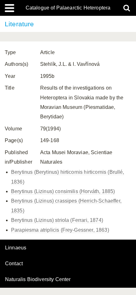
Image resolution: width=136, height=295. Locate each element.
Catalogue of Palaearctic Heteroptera (68, 7)
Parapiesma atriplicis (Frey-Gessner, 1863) (60, 230)
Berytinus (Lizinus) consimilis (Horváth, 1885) (63, 191)
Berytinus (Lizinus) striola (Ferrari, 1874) (57, 220)
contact (14, 263)
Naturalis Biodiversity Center (38, 279)
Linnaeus (15, 247)
